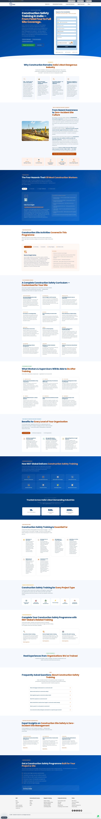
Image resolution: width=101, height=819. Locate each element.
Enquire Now (4, 817)
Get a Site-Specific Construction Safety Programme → (64, 153)
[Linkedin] (77, 810)
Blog (16, 800)
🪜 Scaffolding (35, 246)
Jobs (17, 803)
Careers (17, 802)
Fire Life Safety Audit (61, 800)
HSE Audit (59, 802)
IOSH (31, 802)
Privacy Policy (74, 806)
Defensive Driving (47, 805)
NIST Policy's (74, 800)
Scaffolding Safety (47, 806)
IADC (31, 805)
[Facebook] (72, 810)
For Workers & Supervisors (36, 432)
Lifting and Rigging (47, 803)
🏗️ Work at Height (28, 246)
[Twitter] (79, 810)
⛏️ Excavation (42, 246)
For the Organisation (47, 432)
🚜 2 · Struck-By (31, 188)
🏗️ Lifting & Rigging (50, 246)
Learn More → (39, 45)
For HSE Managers (26, 432)
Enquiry (81, 1)
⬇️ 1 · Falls (24, 188)
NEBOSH (31, 800)
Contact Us (89, 1)
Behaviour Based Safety (48, 802)
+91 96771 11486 (72, 1)
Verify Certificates (19, 806)
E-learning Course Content (63, 806)
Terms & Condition (75, 802)
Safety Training (47, 800)
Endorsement (60, 805)
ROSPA (31, 803)
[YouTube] (81, 810)
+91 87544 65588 (27, 789)
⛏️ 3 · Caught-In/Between (41, 188)
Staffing (59, 803)
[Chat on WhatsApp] (98, 816)
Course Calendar (19, 805)
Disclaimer (74, 803)
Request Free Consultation (28, 45)
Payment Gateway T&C (76, 805)
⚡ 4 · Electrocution (51, 188)
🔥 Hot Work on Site (59, 246)
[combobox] (59, 22)
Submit (66, 46)
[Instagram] (75, 810)
